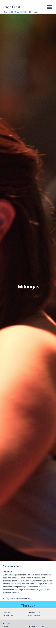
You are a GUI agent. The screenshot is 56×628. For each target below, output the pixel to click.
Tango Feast (11, 7)
